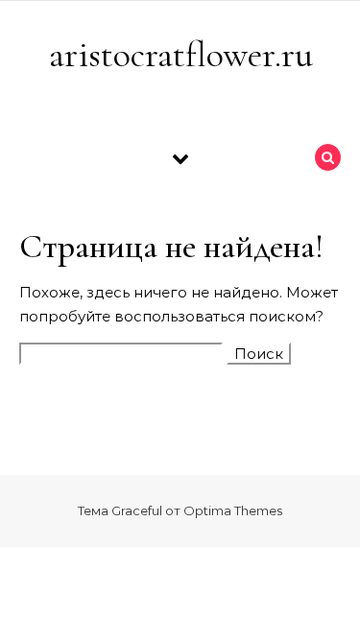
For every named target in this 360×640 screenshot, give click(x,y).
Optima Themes (232, 510)
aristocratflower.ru (181, 55)
